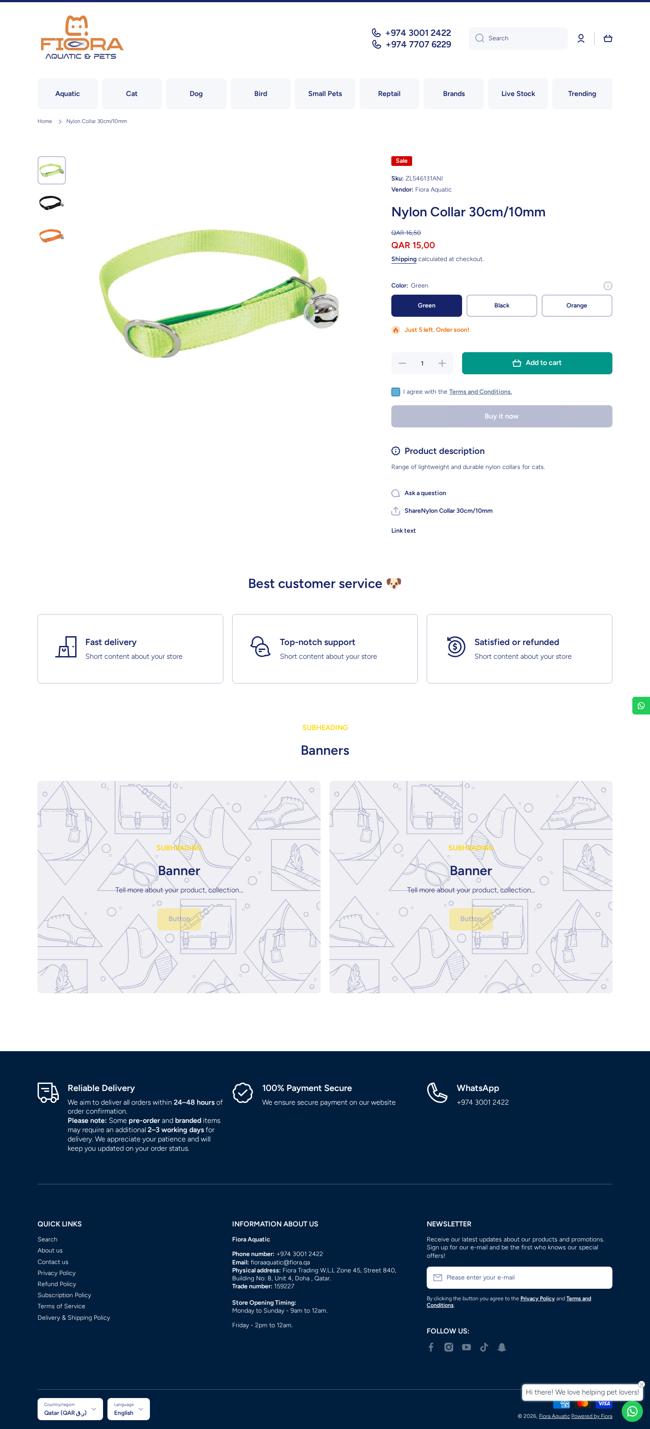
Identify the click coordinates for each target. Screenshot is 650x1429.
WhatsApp (478, 1088)
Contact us (53, 1262)
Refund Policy (57, 1284)
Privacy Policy (57, 1273)
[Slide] (608, 285)
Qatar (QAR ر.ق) (65, 1412)
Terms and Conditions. (480, 392)
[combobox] (518, 38)
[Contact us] (632, 1411)
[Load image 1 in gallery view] (52, 170)
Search (47, 1239)
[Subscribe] (601, 1278)
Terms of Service (61, 1306)
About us (50, 1250)
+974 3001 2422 (418, 32)
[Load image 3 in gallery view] (52, 236)
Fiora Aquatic (554, 1416)
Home (45, 121)
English (124, 1412)
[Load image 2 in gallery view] (52, 203)
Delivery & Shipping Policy (74, 1317)
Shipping (404, 259)
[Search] (476, 38)
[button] (608, 38)
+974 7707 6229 (418, 44)
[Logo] (82, 38)
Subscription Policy (64, 1295)
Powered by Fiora (591, 1416)
